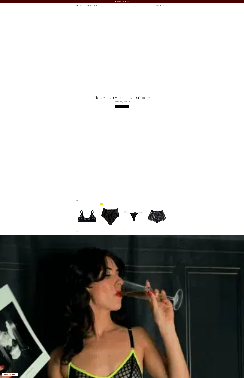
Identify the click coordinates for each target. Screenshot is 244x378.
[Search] (160, 5)
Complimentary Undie (9, 374)
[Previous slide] (78, 216)
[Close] (16, 374)
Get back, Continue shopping (122, 106)
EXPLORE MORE (86, 358)
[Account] (163, 5)
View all (77, 200)
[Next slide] (96, 216)
